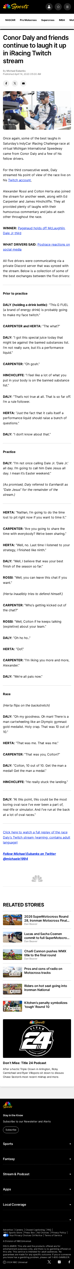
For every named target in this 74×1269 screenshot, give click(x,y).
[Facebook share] (6, 83)
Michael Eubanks (16, 70)
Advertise (8, 1229)
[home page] (16, 7)
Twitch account (19, 180)
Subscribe (11, 1129)
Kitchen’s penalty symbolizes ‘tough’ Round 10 (45, 1005)
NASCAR (10, 20)
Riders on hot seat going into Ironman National (45, 988)
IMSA (62, 20)
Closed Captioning (35, 1229)
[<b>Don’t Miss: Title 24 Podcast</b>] (37, 1038)
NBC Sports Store (13, 1232)
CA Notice (37, 1235)
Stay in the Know (13, 1115)
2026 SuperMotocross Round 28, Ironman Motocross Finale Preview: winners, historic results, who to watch (46, 918)
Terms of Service (53, 1235)
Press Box (29, 1232)
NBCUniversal (24, 1241)
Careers (19, 1229)
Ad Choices (43, 1232)
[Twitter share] (15, 83)
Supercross (47, 20)
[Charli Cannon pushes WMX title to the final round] (12, 954)
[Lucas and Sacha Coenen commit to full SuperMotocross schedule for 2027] (12, 937)
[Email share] (23, 83)
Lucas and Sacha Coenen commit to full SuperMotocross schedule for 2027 (47, 936)
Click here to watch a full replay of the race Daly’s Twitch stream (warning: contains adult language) (36, 837)
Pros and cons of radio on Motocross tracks (43, 971)
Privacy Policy (58, 1232)
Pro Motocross (28, 20)
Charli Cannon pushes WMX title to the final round (45, 953)
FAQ (49, 1229)
